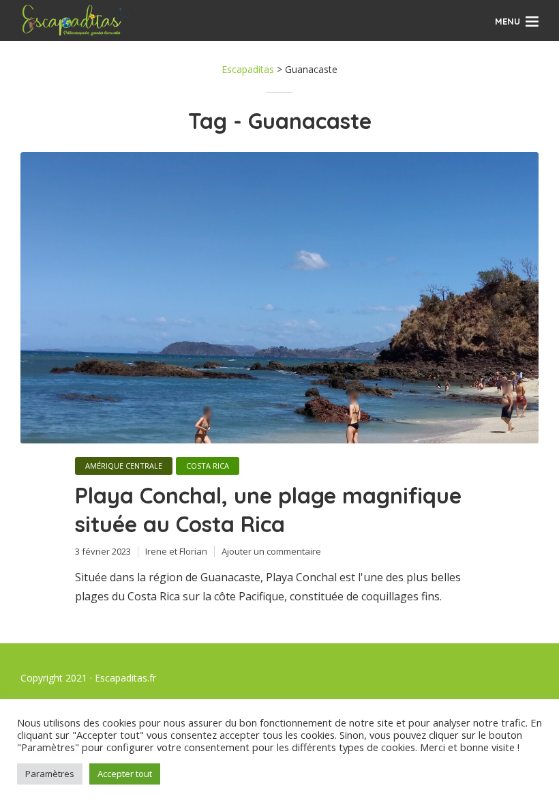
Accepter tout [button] (124, 773)
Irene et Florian (176, 551)
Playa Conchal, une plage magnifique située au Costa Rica (268, 510)
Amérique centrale (123, 465)
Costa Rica (207, 465)
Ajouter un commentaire (271, 551)
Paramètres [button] (49, 773)
